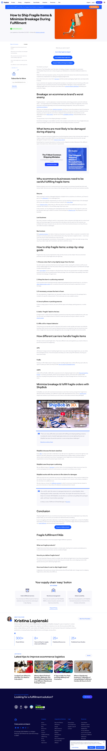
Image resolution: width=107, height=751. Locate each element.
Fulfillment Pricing (45, 734)
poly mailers (43, 270)
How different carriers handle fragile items (19, 64)
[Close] (103, 742)
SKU (41, 453)
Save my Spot (94, 6)
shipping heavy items (59, 139)
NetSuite (56, 732)
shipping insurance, (57, 109)
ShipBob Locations (85, 724)
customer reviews (43, 234)
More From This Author (85, 618)
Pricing (19, 2)
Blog (42, 726)
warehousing (83, 393)
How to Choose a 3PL (86, 732)
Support (88, 2)
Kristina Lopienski (40, 32)
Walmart (56, 736)
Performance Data (85, 726)
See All (88, 655)
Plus (59, 2)
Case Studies (36, 2)
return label (70, 202)
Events (42, 730)
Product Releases (85, 730)
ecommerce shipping (42, 107)
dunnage (57, 79)
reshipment (45, 198)
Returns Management (59, 738)
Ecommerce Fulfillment (86, 734)
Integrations (27, 2)
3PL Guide (83, 738)
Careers (43, 732)
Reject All (91, 747)
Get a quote (99, 2)
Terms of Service (72, 724)
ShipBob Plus (84, 728)
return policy (50, 114)
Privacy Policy (71, 722)
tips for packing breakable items (67, 364)
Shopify (56, 726)
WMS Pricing (44, 736)
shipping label (40, 318)
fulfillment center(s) (56, 483)
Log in (93, 2)
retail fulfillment (42, 523)
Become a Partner (59, 722)
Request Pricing (53, 607)
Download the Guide (52, 164)
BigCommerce (58, 730)
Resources (52, 2)
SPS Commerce (58, 728)
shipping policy (44, 204)
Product (13, 2)
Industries (45, 2)
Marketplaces (58, 734)
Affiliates (56, 742)
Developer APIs (58, 740)
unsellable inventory (68, 114)
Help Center (44, 742)
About (42, 722)
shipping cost (71, 210)
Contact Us (43, 724)
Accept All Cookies (100, 747)
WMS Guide (83, 736)
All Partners (57, 724)
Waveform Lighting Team (46, 442)
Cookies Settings (75, 747)
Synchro (68, 501)
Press (42, 738)
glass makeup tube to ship (43, 284)
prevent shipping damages (72, 86)
